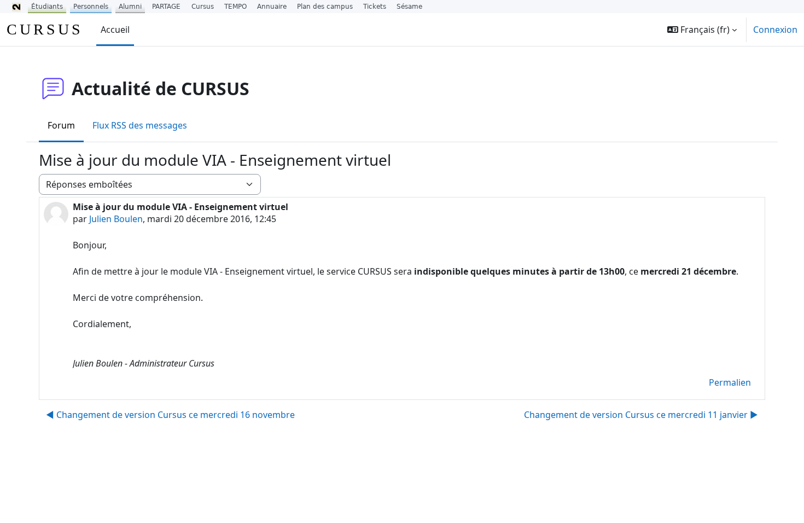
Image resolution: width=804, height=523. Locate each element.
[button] (702, 29)
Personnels (90, 6)
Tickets (374, 6)
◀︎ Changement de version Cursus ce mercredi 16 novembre (170, 415)
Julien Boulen (116, 219)
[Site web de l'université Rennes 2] (16, 6)
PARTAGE (166, 6)
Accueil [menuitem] (115, 30)
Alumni (130, 6)
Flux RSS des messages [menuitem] (139, 125)
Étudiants (47, 6)
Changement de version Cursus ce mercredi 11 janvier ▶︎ (641, 415)
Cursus (202, 6)
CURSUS (45, 29)
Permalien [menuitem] (730, 382)
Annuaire (272, 6)
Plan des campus (325, 6)
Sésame (409, 6)
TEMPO (235, 6)
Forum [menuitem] (61, 125)
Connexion (775, 30)
